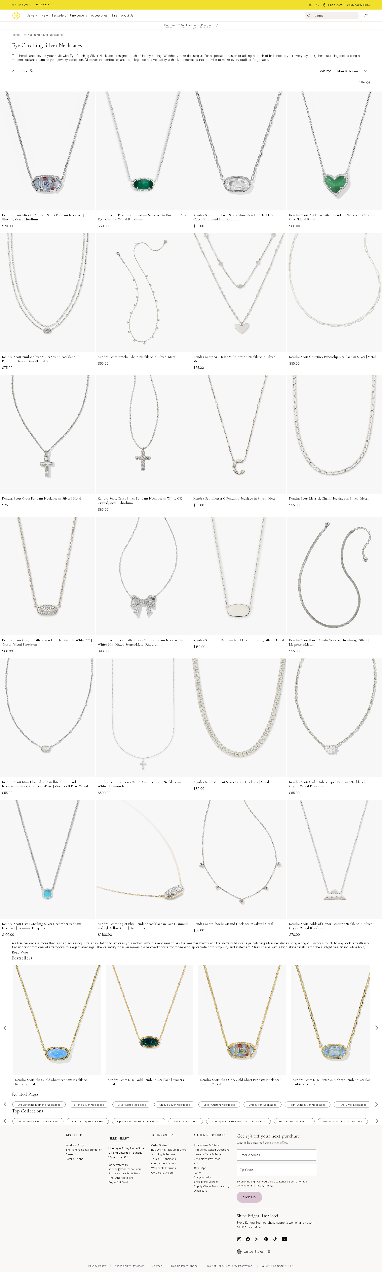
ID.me (197, 1172)
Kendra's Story (75, 1145)
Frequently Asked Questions (211, 1149)
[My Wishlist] (318, 5)
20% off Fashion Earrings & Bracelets (188, 26)
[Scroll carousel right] (377, 1028)
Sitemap (157, 1265)
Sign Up (249, 1197)
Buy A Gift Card (118, 1182)
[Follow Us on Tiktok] (275, 1239)
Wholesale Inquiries (163, 1168)
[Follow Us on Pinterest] (266, 1239)
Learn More (254, 1227)
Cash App (200, 1168)
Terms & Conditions (163, 1158)
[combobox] (332, 15)
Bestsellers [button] (59, 15)
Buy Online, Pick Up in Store (168, 1149)
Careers (71, 1154)
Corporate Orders (162, 1172)
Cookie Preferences (184, 1265)
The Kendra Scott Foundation (84, 1149)
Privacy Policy (264, 1185)
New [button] (45, 15)
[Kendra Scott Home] (21, 5)
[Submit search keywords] (308, 15)
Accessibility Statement (129, 1265)
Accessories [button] (99, 15)
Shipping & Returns (163, 1154)
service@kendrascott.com (125, 1169)
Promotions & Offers (206, 1145)
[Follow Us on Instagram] (239, 1239)
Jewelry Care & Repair (208, 1154)
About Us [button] (127, 15)
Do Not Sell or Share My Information (229, 1265)
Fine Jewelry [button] (78, 15)
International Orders (163, 1163)
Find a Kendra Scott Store (124, 1173)
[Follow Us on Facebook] (248, 1239)
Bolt (196, 1163)
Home (16, 34)
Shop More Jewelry (206, 1181)
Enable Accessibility (358, 4)
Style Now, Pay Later (207, 1158)
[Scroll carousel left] (5, 1028)
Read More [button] (20, 952)
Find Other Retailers (120, 1177)
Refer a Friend (74, 1158)
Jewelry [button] (32, 15)
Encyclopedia (202, 1177)
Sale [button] (114, 15)
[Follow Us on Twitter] (257, 1239)
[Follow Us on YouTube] (284, 1239)
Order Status (159, 1145)
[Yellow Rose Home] (43, 5)
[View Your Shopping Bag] (366, 15)
